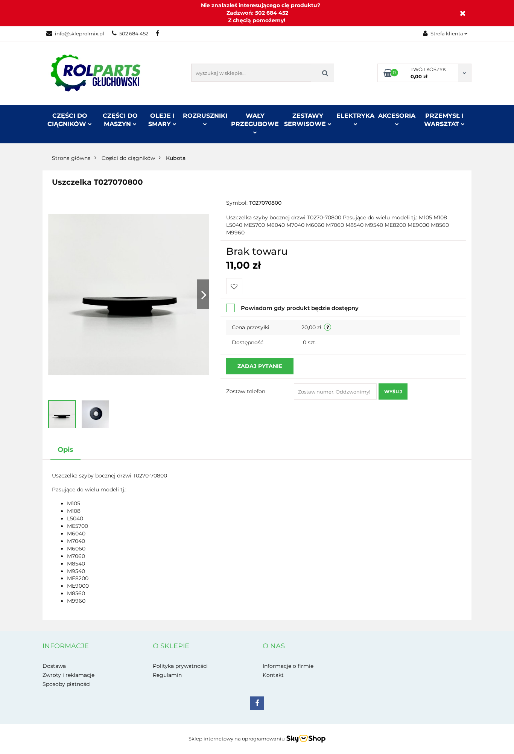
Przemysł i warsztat (444, 120)
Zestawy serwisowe (306, 120)
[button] (66, 646)
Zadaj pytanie (259, 366)
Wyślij (393, 391)
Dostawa (54, 666)
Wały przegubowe (255, 120)
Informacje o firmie (288, 666)
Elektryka (355, 115)
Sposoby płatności (67, 684)
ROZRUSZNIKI (205, 115)
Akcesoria (396, 115)
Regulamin (167, 675)
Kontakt (273, 675)
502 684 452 (133, 33)
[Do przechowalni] (234, 286)
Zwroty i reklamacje (68, 675)
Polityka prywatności (180, 666)
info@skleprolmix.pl (79, 33)
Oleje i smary (161, 120)
